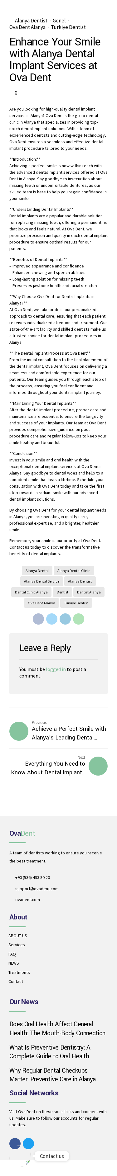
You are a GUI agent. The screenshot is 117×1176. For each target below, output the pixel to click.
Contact (15, 981)
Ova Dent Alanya (27, 27)
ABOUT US (17, 935)
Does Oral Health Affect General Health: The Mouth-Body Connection (57, 1028)
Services (16, 944)
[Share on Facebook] (38, 619)
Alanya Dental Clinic (73, 570)
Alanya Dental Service (41, 581)
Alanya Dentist (31, 20)
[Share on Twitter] (51, 619)
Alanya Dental (37, 570)
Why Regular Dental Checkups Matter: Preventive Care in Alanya (52, 1075)
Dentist (62, 592)
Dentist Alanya (89, 592)
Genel (59, 20)
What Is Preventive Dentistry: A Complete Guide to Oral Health (49, 1052)
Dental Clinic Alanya (31, 592)
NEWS (13, 963)
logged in (56, 669)
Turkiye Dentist (68, 27)
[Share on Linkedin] (65, 619)
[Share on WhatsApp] (78, 619)
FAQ (12, 954)
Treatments (19, 972)
